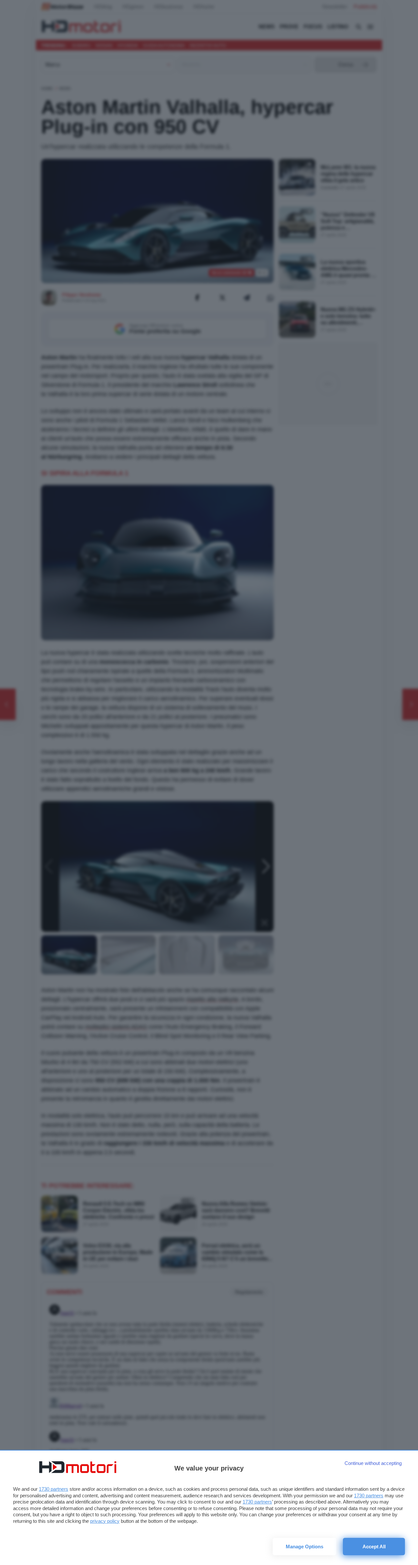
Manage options (304, 1546)
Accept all (374, 1546)
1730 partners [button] (53, 1489)
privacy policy (105, 1521)
